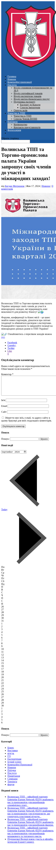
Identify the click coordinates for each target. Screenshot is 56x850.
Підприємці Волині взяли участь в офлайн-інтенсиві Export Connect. (30, 840)
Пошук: (5, 438)
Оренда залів (20, 110)
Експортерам (14, 759)
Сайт (4, 411)
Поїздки (11, 770)
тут (3, 337)
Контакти (12, 121)
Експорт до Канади (30, 104)
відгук (10, 753)
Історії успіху (14, 761)
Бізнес (10, 747)
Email (4, 406)
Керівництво (20, 124)
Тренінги (12, 781)
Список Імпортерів (30, 107)
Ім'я (3, 400)
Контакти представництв (27, 127)
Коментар (7, 374)
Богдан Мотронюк (14, 186)
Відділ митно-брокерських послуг (32, 99)
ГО (9, 756)
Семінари (12, 778)
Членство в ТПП (16, 113)
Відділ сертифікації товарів (28, 93)
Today (4, 509)
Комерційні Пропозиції (19, 764)
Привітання (13, 776)
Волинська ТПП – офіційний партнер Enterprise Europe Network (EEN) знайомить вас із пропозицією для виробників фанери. (30, 822)
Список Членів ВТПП (25, 119)
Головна (11, 76)
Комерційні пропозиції (19, 82)
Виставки (12, 750)
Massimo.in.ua (27, 847)
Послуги (12, 85)
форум (10, 784)
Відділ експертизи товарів (27, 96)
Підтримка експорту (24, 102)
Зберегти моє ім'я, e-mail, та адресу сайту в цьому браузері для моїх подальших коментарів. (26, 419)
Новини (11, 79)
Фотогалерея (14, 130)
